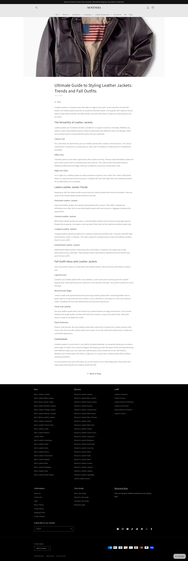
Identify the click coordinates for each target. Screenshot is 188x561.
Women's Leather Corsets (83, 463)
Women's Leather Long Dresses (85, 410)
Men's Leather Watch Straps (44, 475)
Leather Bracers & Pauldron (124, 402)
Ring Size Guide (79, 505)
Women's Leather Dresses (83, 406)
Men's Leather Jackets (42, 394)
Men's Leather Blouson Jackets (45, 413)
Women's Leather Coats (82, 421)
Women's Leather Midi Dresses (85, 413)
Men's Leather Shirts (41, 444)
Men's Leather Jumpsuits (43, 421)
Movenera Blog (121, 488)
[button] (36, 7)
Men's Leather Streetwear (43, 440)
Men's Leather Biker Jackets (44, 398)
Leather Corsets (120, 413)
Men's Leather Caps (41, 471)
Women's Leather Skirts (82, 459)
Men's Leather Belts (41, 463)
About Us (37, 493)
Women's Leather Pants (82, 456)
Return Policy (39, 505)
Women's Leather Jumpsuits (84, 436)
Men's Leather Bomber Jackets (45, 406)
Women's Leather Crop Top (83, 448)
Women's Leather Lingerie (83, 467)
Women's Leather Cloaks (83, 429)
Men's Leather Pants (41, 448)
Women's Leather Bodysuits (84, 440)
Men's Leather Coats (41, 429)
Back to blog (95, 373)
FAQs (36, 501)
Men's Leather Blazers (42, 433)
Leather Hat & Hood (121, 406)
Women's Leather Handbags (84, 475)
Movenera (41, 556)
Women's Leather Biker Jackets (85, 398)
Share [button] (59, 102)
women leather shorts (82, 479)
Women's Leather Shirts (82, 452)
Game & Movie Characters (123, 410)
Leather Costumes (121, 394)
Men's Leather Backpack (42, 467)
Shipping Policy (39, 513)
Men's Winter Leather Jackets (44, 417)
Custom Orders (39, 516)
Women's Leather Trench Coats (85, 433)
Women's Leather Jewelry (83, 471)
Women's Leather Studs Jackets (85, 402)
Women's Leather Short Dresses (85, 417)
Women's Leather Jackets (83, 394)
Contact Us (38, 497)
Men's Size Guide (80, 493)
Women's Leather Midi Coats (84, 425)
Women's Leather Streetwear (84, 444)
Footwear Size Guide (81, 501)
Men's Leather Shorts (41, 452)
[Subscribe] (70, 528)
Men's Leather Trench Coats (44, 425)
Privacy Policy (39, 509)
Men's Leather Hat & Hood (43, 456)
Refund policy (50, 556)
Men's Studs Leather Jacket (44, 402)
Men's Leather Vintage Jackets (44, 410)
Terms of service (60, 556)
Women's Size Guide (81, 497)
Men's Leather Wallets (42, 459)
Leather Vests (39, 436)
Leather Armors (120, 398)
